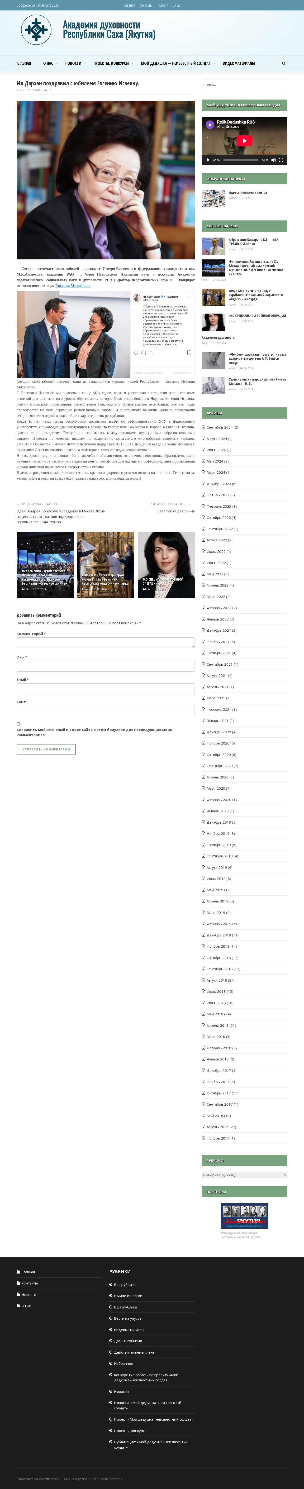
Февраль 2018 (219, 1047)
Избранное (123, 1363)
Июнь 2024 (216, 449)
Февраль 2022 (219, 607)
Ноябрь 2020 (218, 743)
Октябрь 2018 (219, 957)
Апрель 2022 (217, 585)
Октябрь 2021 (219, 652)
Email (23, 679)
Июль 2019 (216, 878)
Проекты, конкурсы (111, 63)
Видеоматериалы (239, 63)
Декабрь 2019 (219, 822)
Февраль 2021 (219, 709)
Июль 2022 (216, 551)
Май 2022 (215, 574)
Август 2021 (217, 675)
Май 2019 (215, 890)
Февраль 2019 (219, 923)
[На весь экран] (281, 160)
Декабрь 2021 (219, 630)
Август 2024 (217, 438)
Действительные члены (134, 1352)
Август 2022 (217, 540)
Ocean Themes (110, 1478)
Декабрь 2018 (219, 935)
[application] (244, 141)
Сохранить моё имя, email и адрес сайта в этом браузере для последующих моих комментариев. (94, 732)
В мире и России (128, 1295)
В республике (125, 1307)
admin (21, 90)
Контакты (145, 5)
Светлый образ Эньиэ (176, 511)
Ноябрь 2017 (218, 1081)
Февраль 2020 (219, 799)
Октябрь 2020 (219, 754)
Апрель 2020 (217, 777)
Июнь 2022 (216, 562)
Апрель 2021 (217, 686)
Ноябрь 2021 (218, 641)
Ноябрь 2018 (218, 946)
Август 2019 (217, 867)
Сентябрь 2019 (220, 856)
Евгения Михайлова (72, 285)
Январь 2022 (218, 619)
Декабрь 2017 (219, 1070)
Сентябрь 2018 (220, 968)
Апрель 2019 (217, 901)
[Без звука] (273, 160)
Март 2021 (216, 698)
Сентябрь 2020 (220, 765)
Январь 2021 (218, 720)
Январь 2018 (218, 1059)
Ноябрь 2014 (218, 1138)
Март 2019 (216, 912)
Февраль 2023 (219, 506)
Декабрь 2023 (219, 483)
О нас (176, 5)
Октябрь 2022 (219, 517)
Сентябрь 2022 (220, 528)
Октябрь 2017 (219, 1093)
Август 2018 (217, 980)
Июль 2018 (216, 991)
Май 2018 (215, 1014)
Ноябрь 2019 (218, 833)
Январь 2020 (218, 810)
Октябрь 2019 (219, 844)
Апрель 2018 (217, 1025)
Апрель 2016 (217, 1126)
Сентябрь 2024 (220, 427)
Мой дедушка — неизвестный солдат (175, 63)
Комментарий (31, 633)
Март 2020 (216, 788)
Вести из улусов (128, 1318)
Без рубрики (125, 1284)
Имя (22, 657)
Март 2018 (216, 1036)
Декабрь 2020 (219, 732)
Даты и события (128, 1340)
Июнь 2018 (216, 1002)
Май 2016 (215, 1115)
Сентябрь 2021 (220, 664)
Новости (162, 5)
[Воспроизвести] (208, 160)
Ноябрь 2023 (218, 494)
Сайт (21, 701)
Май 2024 (215, 461)
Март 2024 (216, 472)
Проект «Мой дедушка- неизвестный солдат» (153, 1419)
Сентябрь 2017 (220, 1104)
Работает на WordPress (37, 1478)
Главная (129, 5)
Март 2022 (216, 596)
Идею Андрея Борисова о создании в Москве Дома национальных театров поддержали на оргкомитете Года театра (61, 516)
